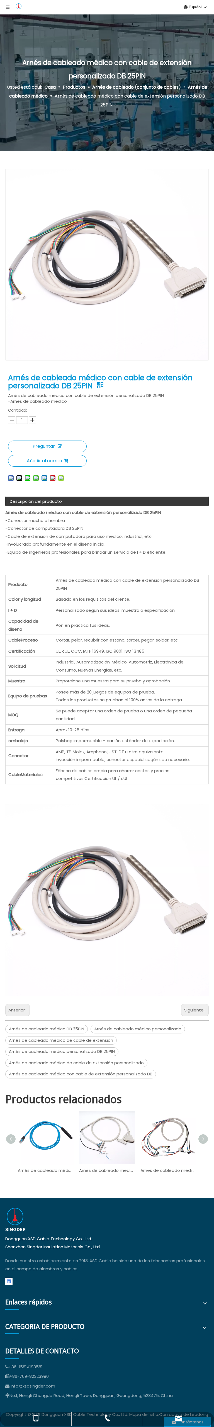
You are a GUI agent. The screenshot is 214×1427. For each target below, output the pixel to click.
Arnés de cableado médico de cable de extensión (61, 1040)
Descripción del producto (36, 501)
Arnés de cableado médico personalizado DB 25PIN (62, 1051)
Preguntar (44, 446)
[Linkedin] (9, 1281)
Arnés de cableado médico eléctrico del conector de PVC (107, 1170)
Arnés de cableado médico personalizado (137, 1029)
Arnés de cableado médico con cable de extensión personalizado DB (80, 1074)
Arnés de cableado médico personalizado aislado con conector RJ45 (46, 1170)
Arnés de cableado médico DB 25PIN (46, 1029)
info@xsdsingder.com (33, 1386)
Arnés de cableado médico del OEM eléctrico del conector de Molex (168, 1170)
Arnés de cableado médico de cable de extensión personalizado (76, 1063)
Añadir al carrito (44, 461)
